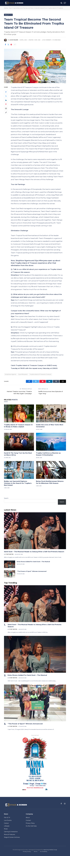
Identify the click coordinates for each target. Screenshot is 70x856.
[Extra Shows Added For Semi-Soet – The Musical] (9, 564)
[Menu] (65, 3)
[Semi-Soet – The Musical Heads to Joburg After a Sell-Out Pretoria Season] (35, 530)
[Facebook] (6, 92)
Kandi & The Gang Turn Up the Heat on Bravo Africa (18, 454)
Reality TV (8, 15)
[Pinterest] (6, 104)
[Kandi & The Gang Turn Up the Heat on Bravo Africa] (19, 442)
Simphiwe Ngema (10, 374)
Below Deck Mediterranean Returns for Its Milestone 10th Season (50, 482)
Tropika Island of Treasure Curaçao (40, 374)
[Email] (6, 108)
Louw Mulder (13, 40)
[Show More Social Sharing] (14, 44)
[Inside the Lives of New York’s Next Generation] (51, 413)
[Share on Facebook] (5, 44)
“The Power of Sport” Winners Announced (31, 571)
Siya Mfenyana (22, 374)
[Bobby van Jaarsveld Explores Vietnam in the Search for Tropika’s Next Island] (19, 470)
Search (6, 498)
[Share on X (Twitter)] (8, 44)
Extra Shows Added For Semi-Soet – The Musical (33, 561)
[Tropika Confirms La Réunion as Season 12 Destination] (51, 442)
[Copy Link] (6, 112)
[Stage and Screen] (14, 3)
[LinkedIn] (6, 100)
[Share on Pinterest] (11, 44)
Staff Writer (9, 554)
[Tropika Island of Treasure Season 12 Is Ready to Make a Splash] (19, 413)
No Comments (47, 40)
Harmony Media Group (50, 849)
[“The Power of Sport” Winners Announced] (9, 574)
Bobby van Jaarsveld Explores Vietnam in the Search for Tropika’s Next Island (17, 483)
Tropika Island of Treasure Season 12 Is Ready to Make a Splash (18, 426)
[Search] (61, 3)
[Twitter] (6, 96)
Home (6, 8)
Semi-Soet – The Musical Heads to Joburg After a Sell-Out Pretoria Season (34, 552)
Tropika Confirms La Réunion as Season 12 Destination (48, 454)
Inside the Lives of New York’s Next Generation (49, 426)
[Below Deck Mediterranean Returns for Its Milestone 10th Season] (51, 470)
